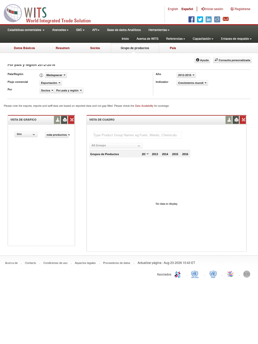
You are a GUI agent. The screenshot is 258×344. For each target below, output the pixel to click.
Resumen (63, 48)
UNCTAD (196, 274)
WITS (50, 12)
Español (187, 9)
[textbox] (137, 135)
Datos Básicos (24, 48)
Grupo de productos (135, 48)
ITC (178, 274)
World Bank (248, 274)
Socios (95, 48)
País (173, 48)
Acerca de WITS (147, 38)
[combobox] (26, 134)
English (173, 9)
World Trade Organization (230, 274)
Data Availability (144, 106)
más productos (57, 134)
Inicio (125, 38)
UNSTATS (213, 274)
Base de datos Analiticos (124, 29)
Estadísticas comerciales (25, 29)
